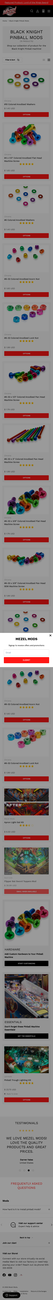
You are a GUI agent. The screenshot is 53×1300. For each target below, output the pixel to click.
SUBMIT (26, 660)
